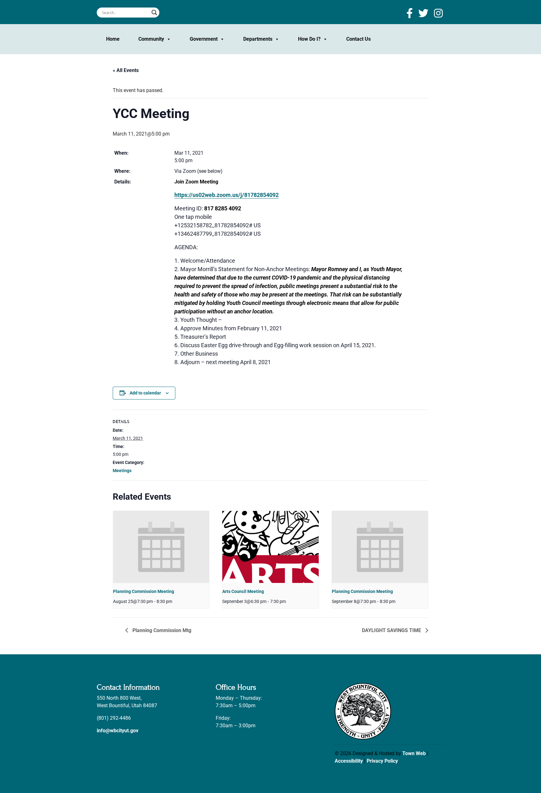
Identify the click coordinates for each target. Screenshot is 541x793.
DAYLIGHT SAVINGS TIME (392, 630)
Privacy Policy (382, 761)
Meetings (122, 470)
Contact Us (358, 39)
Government (204, 39)
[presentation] (161, 547)
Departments (257, 39)
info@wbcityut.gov (117, 731)
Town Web (414, 753)
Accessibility (349, 761)
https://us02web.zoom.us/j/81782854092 (226, 195)
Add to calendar (145, 392)
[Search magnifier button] (154, 12)
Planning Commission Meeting (143, 591)
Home (113, 39)
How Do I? (309, 39)
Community (151, 39)
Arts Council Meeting (243, 591)
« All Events (126, 70)
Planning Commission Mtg (161, 630)
